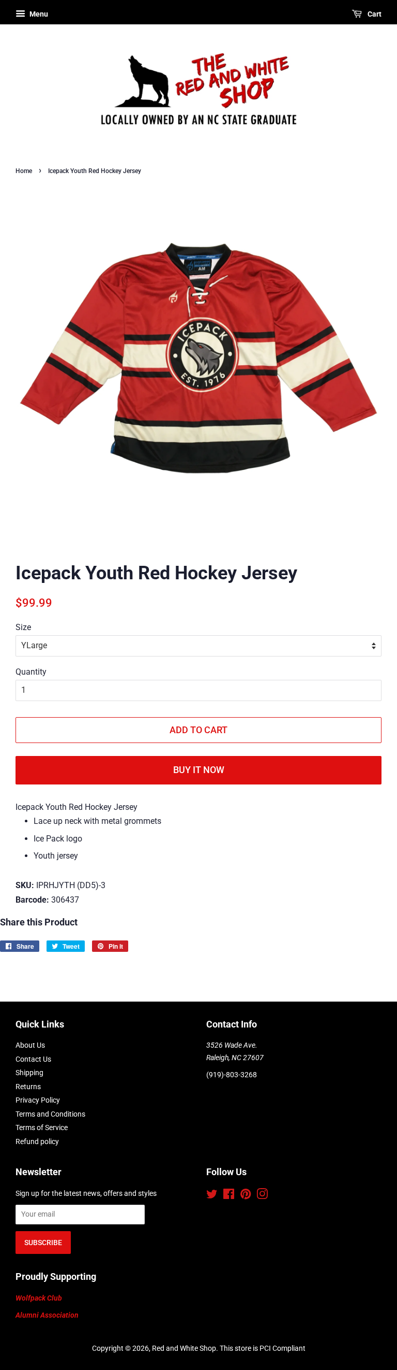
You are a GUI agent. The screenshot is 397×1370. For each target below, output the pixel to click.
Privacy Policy (38, 1100)
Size (23, 627)
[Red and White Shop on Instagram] (262, 1196)
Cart (373, 14)
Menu (38, 14)
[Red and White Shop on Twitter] (212, 1196)
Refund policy (37, 1141)
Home (24, 171)
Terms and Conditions (50, 1114)
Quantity (31, 672)
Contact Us (33, 1059)
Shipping (29, 1072)
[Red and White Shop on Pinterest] (245, 1196)
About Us (30, 1045)
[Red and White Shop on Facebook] (229, 1196)
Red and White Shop (184, 1348)
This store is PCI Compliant (263, 1348)
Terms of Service (42, 1127)
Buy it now (198, 769)
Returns (28, 1086)
